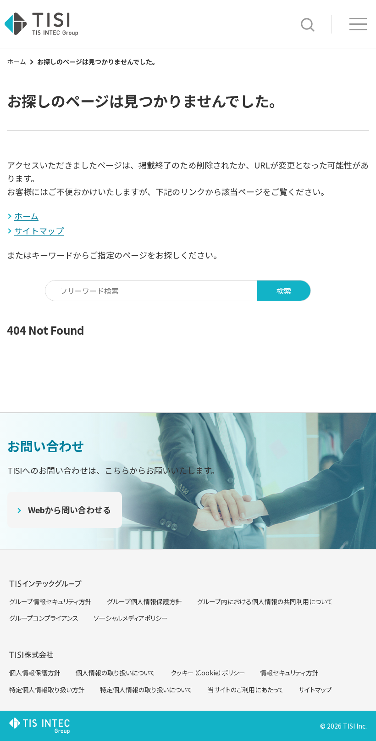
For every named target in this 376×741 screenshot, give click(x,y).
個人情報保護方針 (35, 672)
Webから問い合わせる (69, 510)
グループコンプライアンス (43, 618)
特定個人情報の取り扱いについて (146, 689)
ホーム (16, 61)
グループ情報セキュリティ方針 (50, 601)
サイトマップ (315, 689)
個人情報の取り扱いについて (115, 672)
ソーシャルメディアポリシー (131, 618)
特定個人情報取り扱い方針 (47, 689)
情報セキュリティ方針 (289, 672)
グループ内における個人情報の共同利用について (265, 601)
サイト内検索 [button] (308, 24)
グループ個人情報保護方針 (144, 601)
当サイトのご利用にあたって (246, 689)
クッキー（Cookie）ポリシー (208, 672)
